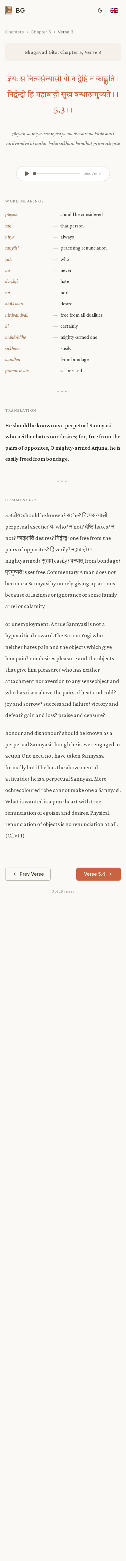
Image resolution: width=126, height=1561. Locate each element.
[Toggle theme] (100, 10)
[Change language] (114, 10)
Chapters (14, 31)
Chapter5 (41, 31)
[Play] (27, 173)
